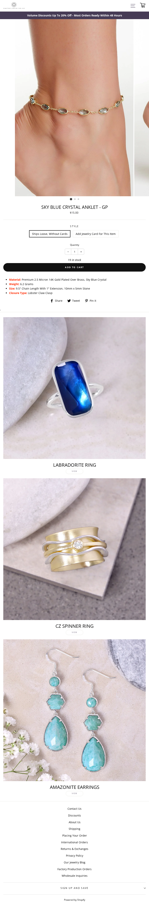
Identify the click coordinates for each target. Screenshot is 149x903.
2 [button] (75, 199)
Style (74, 226)
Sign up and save (75, 888)
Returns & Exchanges (74, 849)
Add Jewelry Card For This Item (96, 234)
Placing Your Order (74, 835)
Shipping (74, 829)
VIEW (74, 471)
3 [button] (79, 199)
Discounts (74, 815)
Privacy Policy (74, 855)
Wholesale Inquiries (74, 876)
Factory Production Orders (74, 869)
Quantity (74, 244)
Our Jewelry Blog (74, 862)
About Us (75, 822)
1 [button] (71, 199)
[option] (74, 15)
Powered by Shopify (74, 899)
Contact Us (74, 808)
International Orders (74, 842)
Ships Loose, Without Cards (50, 234)
